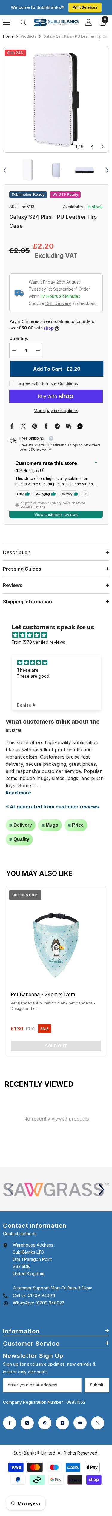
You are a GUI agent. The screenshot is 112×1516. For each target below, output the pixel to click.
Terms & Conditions (59, 383)
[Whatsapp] (80, 425)
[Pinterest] (34, 425)
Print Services (85, 7)
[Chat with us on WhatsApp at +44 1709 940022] (6, 1302)
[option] (56, 99)
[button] (92, 146)
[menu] (6, 22)
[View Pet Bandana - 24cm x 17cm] (56, 971)
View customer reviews (56, 514)
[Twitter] (23, 425)
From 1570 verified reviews (38, 642)
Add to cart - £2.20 (56, 369)
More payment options (56, 410)
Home (8, 36)
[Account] (88, 22)
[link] (56, 1189)
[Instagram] (27, 1422)
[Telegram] (57, 425)
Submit (97, 1385)
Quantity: (18, 338)
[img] (59, 635)
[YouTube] (80, 1422)
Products (28, 36)
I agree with (28, 383)
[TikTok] (62, 1422)
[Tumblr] (46, 425)
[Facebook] (12, 425)
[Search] (23, 22)
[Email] (68, 425)
